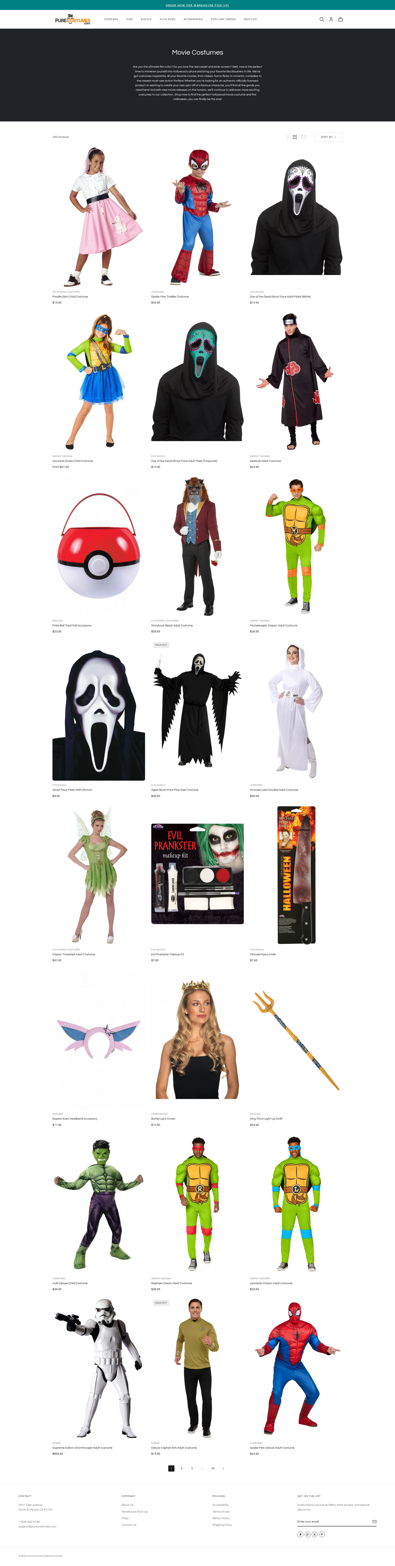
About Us (128, 1505)
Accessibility (221, 1505)
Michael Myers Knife (263, 954)
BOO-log (250, 19)
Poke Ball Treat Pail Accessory (72, 625)
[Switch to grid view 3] (295, 137)
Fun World (257, 292)
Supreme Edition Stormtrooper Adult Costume (82, 1447)
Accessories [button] (193, 19)
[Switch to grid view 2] (288, 137)
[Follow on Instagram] (307, 1535)
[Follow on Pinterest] (322, 1535)
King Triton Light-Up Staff (266, 1118)
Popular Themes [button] (223, 19)
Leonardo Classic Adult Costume (271, 1283)
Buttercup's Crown (163, 1118)
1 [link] (171, 1468)
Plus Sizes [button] (167, 19)
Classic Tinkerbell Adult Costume (73, 954)
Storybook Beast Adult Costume (172, 625)
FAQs (125, 1518)
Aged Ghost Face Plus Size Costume (174, 789)
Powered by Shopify (52, 1556)
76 (213, 1468)
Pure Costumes (34, 1556)
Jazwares (157, 292)
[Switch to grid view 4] (303, 137)
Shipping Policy (222, 1525)
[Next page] (224, 1468)
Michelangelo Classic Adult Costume (273, 625)
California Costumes (66, 292)
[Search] (322, 19)
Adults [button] (146, 19)
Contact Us (129, 1525)
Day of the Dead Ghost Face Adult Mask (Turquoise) (184, 461)
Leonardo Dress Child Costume (72, 461)
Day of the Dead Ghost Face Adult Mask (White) (280, 296)
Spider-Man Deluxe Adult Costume (272, 1447)
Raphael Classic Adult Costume (171, 1283)
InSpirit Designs (62, 456)
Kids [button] (130, 19)
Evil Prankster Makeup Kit (167, 954)
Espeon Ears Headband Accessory (75, 1118)
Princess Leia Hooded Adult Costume (274, 789)
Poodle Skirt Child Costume (70, 296)
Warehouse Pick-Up (135, 1511)
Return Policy (221, 1518)
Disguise (57, 621)
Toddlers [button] (111, 19)
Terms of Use (221, 1511)
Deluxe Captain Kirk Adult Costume (174, 1447)
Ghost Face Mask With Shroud (72, 789)
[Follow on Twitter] (314, 1535)
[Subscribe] (374, 1521)
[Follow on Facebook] (300, 1535)
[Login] (331, 19)
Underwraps (159, 1114)
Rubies (56, 1443)
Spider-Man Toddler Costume (170, 296)
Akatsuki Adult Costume (265, 461)
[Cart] (340, 19)
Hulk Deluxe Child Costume (70, 1283)
